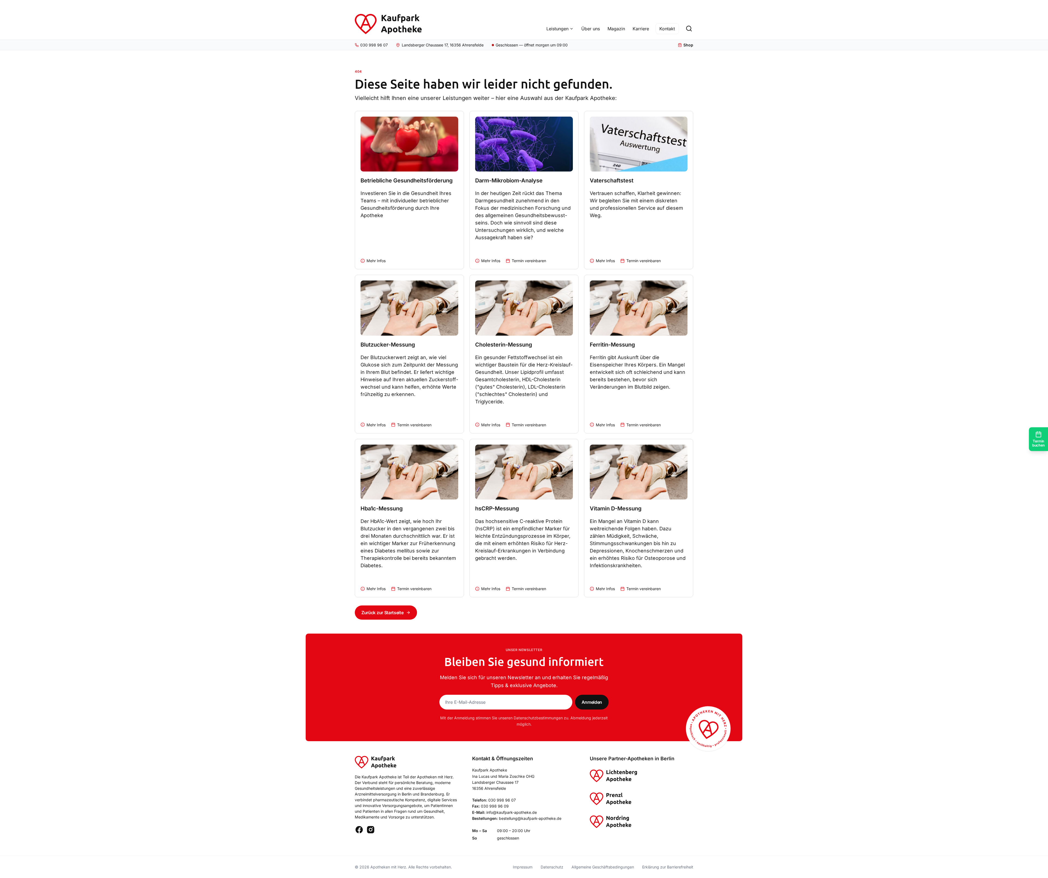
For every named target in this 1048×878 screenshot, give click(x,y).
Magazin (616, 28)
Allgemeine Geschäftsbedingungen (602, 867)
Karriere (641, 28)
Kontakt (667, 28)
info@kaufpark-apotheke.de (511, 812)
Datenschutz (552, 867)
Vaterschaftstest (611, 180)
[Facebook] (359, 829)
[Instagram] (370, 829)
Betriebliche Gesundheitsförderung (407, 180)
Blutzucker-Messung (388, 344)
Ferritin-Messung (612, 344)
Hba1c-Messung (382, 508)
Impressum (522, 867)
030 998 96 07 (502, 800)
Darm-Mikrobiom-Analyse (509, 180)
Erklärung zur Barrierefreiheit (667, 867)
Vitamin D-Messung (616, 508)
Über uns (590, 28)
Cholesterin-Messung (503, 344)
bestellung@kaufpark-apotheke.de (530, 818)
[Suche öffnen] (688, 28)
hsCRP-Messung (497, 508)
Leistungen (557, 28)
